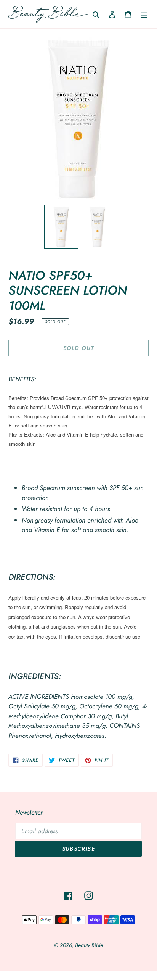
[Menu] (144, 14)
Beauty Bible (89, 945)
